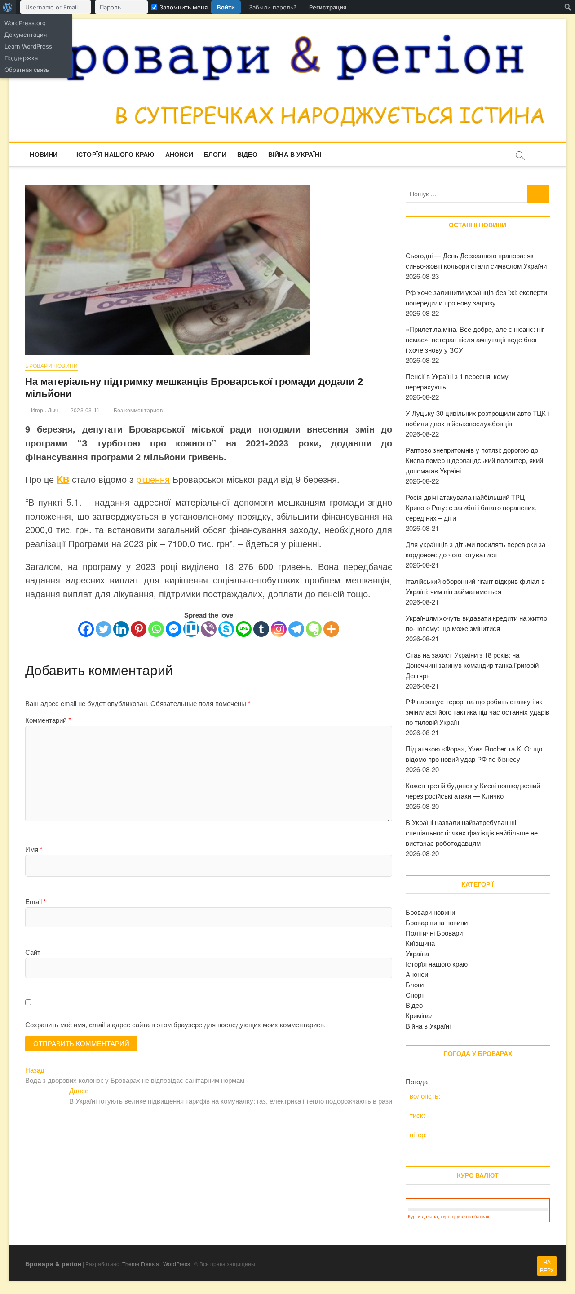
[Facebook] (86, 629)
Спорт (415, 994)
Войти (226, 7)
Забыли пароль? (272, 7)
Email (35, 901)
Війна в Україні (295, 154)
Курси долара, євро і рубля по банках (448, 1216)
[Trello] (191, 629)
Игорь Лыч (44, 410)
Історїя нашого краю (115, 154)
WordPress (176, 1264)
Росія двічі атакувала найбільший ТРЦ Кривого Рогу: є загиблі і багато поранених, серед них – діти (471, 507)
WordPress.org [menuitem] (25, 22)
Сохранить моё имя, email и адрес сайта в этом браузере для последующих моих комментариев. (175, 1024)
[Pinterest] (138, 629)
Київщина (420, 943)
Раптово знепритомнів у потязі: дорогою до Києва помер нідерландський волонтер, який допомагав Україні (474, 460)
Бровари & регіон (53, 1263)
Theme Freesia (140, 1264)
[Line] (244, 629)
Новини (44, 154)
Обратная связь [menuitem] (26, 69)
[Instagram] (279, 629)
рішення (153, 479)
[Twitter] (103, 629)
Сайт (32, 952)
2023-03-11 (84, 410)
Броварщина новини (437, 922)
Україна (417, 953)
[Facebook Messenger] (173, 629)
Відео (247, 154)
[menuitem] (8, 7)
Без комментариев (137, 410)
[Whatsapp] (156, 629)
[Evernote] (314, 629)
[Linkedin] (121, 629)
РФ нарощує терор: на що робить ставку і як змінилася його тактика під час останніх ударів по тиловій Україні (477, 712)
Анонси (179, 154)
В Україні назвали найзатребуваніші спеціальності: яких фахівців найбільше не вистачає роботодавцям (472, 832)
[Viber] (209, 629)
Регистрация (327, 7)
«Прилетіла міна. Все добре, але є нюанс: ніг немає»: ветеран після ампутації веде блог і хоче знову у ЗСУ (475, 339)
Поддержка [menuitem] (21, 58)
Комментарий (48, 719)
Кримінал (420, 1015)
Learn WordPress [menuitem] (28, 46)
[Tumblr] (261, 629)
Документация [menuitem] (25, 34)
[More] (331, 629)
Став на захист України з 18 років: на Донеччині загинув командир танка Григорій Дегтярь (472, 665)
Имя (34, 849)
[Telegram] (296, 629)
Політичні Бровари (434, 932)
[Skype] (226, 629)
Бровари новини (51, 366)
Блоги (215, 154)
